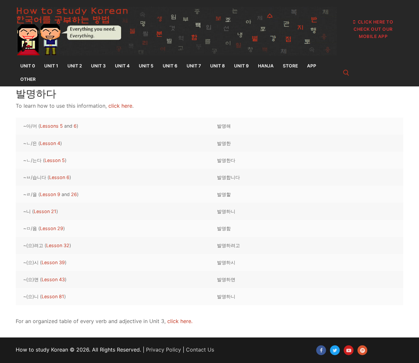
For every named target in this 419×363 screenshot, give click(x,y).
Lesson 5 (55, 160)
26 (74, 194)
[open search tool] (346, 73)
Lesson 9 (50, 194)
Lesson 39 (53, 262)
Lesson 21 (45, 211)
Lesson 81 (53, 296)
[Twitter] (335, 350)
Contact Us (200, 349)
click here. (179, 321)
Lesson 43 (53, 279)
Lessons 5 (51, 126)
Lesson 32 (57, 245)
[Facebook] (321, 350)
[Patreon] (362, 350)
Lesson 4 (50, 143)
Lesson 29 (51, 228)
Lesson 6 (59, 177)
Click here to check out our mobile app (373, 29)
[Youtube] (349, 350)
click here (120, 105)
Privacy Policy (163, 349)
